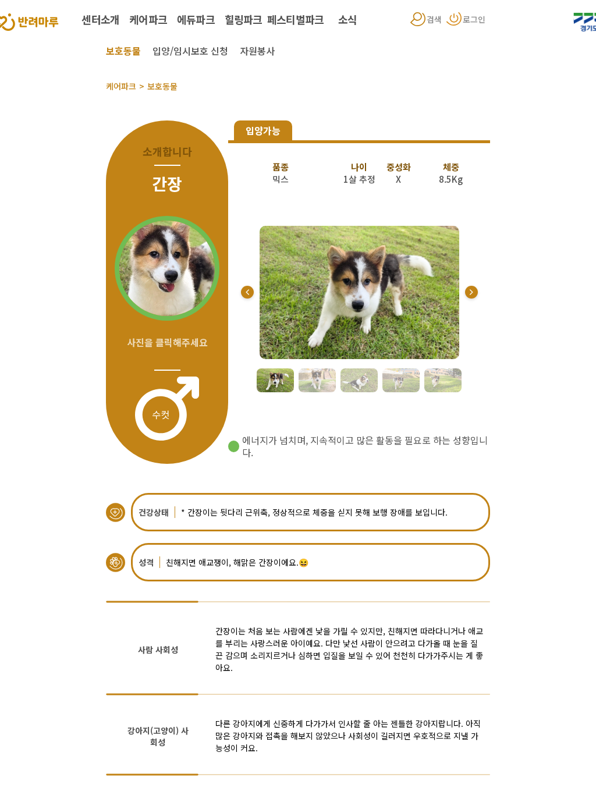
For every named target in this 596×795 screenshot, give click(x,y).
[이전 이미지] (247, 292)
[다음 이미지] (471, 292)
